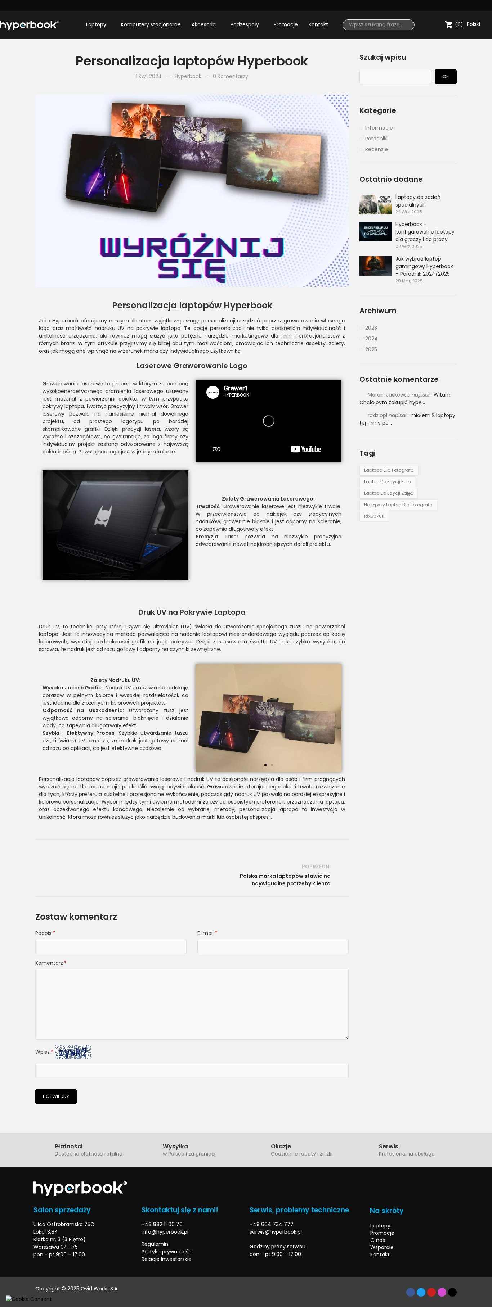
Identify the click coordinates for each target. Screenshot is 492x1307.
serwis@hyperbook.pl (276, 1231)
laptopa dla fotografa (389, 470)
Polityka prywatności (167, 1251)
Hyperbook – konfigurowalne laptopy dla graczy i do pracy (425, 232)
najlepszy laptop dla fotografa (398, 505)
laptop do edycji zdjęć (388, 493)
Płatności (68, 1146)
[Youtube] (470, 5)
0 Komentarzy (230, 76)
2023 (371, 327)
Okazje (281, 1146)
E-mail (205, 933)
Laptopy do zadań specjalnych (417, 201)
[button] (112, 573)
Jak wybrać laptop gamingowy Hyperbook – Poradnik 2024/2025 (424, 266)
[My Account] (437, 25)
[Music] (452, 1292)
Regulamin (155, 1244)
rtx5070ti (374, 516)
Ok (445, 76)
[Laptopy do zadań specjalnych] (375, 204)
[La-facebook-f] (445, 5)
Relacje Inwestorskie (167, 1259)
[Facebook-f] (410, 1292)
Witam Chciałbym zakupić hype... (405, 398)
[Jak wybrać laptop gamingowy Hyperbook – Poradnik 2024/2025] (375, 266)
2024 (371, 338)
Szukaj (406, 24)
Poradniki (376, 138)
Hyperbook (188, 76)
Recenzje (376, 149)
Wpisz (42, 1051)
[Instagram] (483, 5)
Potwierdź (56, 1096)
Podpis (43, 933)
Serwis (388, 1146)
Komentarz (49, 963)
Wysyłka (175, 1146)
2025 (371, 349)
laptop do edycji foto (387, 482)
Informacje (379, 127)
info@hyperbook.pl (165, 1231)
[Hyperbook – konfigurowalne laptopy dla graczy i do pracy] (375, 231)
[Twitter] (457, 5)
